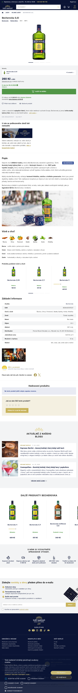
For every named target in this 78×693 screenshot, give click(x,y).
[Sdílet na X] (39, 375)
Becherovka (5, 21)
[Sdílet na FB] (35, 375)
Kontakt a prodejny (59, 646)
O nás (55, 642)
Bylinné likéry (14, 21)
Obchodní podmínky (34, 644)
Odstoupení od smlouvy (35, 648)
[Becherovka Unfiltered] (58, 510)
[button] (27, 674)
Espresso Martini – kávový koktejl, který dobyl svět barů (42, 448)
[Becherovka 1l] (64, 271)
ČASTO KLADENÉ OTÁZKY (35, 650)
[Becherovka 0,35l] (13, 271)
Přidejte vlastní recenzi (17, 410)
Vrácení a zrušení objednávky (10, 646)
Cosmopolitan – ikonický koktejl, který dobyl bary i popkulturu (44, 467)
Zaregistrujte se (7, 81)
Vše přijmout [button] (61, 672)
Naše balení (5, 648)
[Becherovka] (68, 163)
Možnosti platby (32, 642)
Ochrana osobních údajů (35, 646)
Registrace (73, 2)
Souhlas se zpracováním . (17, 609)
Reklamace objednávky (9, 644)
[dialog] (39, 675)
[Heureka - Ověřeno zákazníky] (4, 368)
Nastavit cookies (59, 648)
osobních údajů (23, 609)
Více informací (22, 672)
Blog (55, 644)
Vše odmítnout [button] (61, 677)
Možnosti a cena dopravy (9, 642)
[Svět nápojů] (2, 12)
